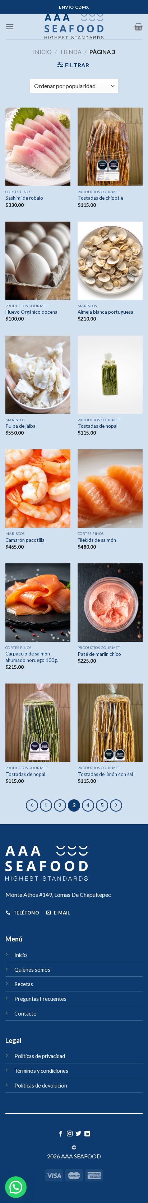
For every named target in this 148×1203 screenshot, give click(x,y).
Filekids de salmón (97, 540)
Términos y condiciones (41, 1071)
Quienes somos (32, 970)
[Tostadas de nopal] (110, 375)
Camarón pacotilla (25, 540)
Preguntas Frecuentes (40, 999)
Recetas (23, 984)
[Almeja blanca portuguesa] (110, 261)
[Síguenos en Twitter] (78, 1134)
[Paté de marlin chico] (110, 602)
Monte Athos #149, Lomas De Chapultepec (58, 894)
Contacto (25, 1014)
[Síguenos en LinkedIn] (87, 1134)
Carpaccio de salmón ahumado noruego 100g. (31, 657)
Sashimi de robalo (24, 198)
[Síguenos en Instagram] (70, 1134)
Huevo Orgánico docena (31, 312)
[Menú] (9, 26)
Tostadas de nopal (97, 426)
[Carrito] (138, 27)
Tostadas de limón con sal (105, 774)
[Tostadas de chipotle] (110, 147)
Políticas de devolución (40, 1085)
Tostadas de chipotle (100, 198)
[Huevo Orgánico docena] (37, 261)
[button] (16, 1187)
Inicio (42, 51)
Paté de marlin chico (99, 654)
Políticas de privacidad (39, 1056)
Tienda (71, 51)
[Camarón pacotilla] (37, 488)
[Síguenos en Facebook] (61, 1134)
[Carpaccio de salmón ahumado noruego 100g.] (37, 602)
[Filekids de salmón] (110, 488)
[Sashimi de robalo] (37, 147)
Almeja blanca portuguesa (105, 312)
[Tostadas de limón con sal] (110, 723)
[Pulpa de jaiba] (37, 375)
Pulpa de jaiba (20, 426)
